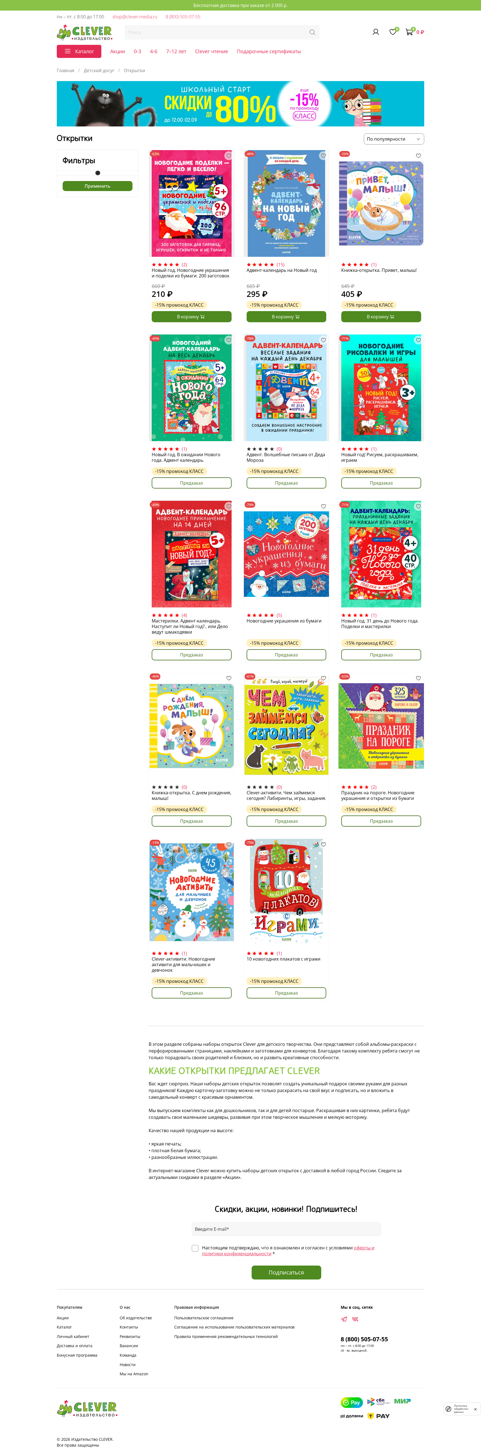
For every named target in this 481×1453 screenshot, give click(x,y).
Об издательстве (136, 1317)
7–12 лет (176, 51)
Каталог (64, 1327)
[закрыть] (475, 1408)
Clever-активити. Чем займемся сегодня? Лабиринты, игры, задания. (286, 795)
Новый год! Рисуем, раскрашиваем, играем (379, 457)
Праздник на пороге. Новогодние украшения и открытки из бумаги (377, 795)
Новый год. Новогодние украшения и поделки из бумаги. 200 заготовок (190, 273)
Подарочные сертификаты (269, 51)
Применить (98, 186)
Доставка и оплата (74, 1345)
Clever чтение (211, 51)
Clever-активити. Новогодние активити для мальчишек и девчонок (183, 964)
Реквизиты (130, 1336)
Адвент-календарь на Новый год (282, 270)
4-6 (153, 51)
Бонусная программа (77, 1355)
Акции (117, 51)
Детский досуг (99, 70)
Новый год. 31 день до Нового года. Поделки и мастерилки (380, 623)
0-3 (137, 51)
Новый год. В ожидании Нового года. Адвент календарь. (186, 457)
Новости (128, 1364)
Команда (128, 1355)
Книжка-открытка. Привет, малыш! (379, 270)
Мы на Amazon (134, 1373)
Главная (65, 70)
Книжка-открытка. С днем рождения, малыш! (191, 795)
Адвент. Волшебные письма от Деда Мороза (286, 457)
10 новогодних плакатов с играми (283, 959)
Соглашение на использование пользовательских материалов (234, 1327)
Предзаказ (191, 483)
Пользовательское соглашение (204, 1317)
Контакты (129, 1327)
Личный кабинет (73, 1336)
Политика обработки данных (461, 1408)
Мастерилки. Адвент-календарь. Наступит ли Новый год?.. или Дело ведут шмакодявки (190, 626)
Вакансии (129, 1345)
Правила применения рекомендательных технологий (226, 1336)
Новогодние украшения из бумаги (284, 621)
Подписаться (286, 1272)
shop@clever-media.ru (134, 17)
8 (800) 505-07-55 (183, 17)
